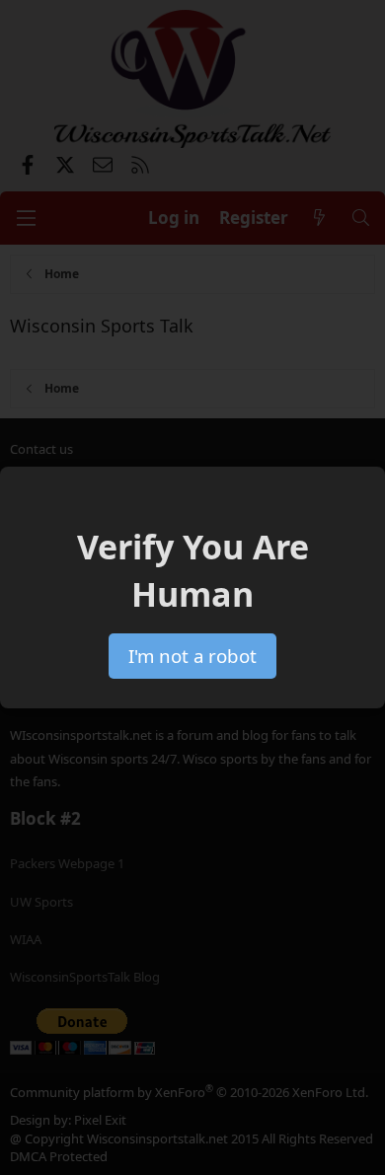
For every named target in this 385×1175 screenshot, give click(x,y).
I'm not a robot (192, 655)
